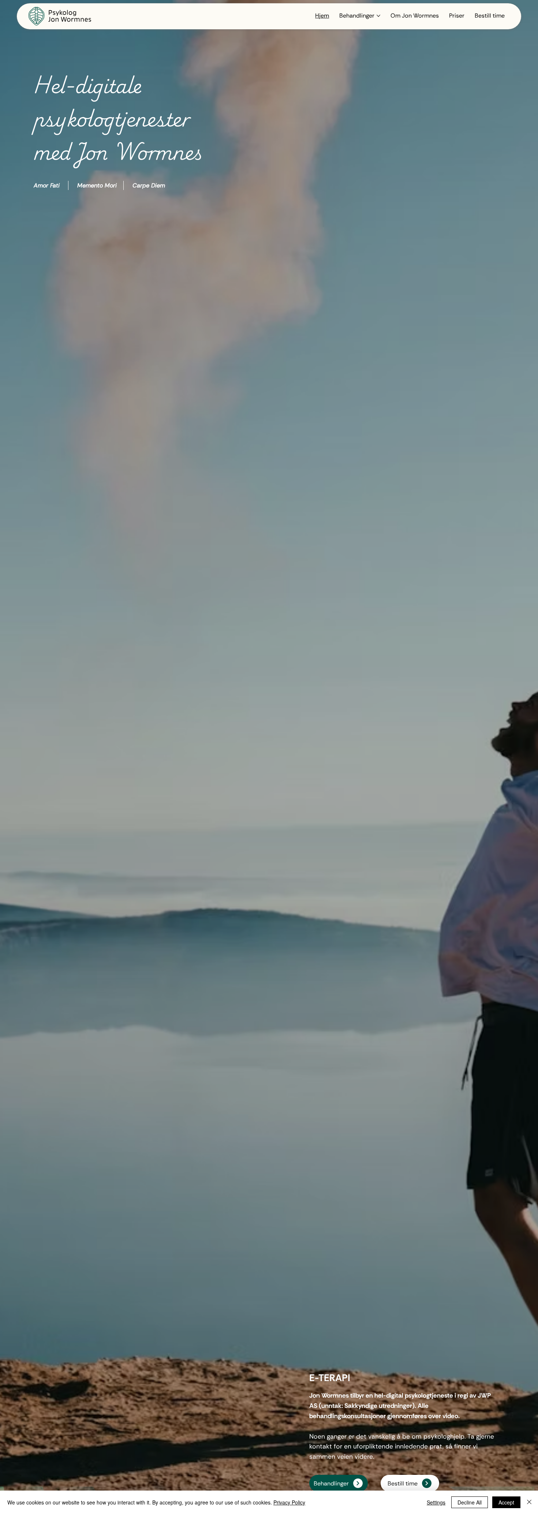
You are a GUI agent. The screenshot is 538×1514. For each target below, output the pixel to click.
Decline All (469, 1502)
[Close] (529, 1502)
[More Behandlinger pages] (378, 16)
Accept (506, 1502)
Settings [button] (436, 1502)
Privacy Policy (289, 1502)
